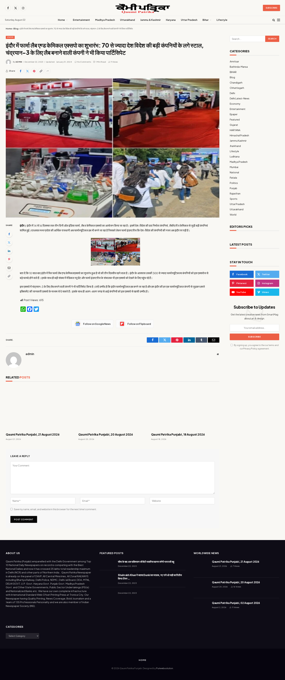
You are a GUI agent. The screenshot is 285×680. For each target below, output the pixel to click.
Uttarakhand (127, 19)
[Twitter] (9, 242)
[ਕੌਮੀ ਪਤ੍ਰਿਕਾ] (142, 8)
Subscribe (271, 8)
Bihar (205, 19)
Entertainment (81, 19)
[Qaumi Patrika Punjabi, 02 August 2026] (201, 608)
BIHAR (233, 71)
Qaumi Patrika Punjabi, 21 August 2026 (33, 434)
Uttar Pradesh (189, 19)
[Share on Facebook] (21, 71)
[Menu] (278, 20)
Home (61, 19)
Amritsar (234, 61)
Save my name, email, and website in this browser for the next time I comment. (55, 509)
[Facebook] (9, 234)
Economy (235, 103)
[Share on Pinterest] (34, 71)
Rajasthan (235, 193)
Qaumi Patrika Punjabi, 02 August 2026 (236, 602)
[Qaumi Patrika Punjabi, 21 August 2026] (40, 408)
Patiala (233, 177)
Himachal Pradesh (239, 135)
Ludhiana (234, 156)
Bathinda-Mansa (239, 66)
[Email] (9, 267)
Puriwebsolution (164, 668)
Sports (233, 198)
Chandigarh (236, 82)
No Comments (84, 62)
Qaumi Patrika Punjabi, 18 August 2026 (178, 434)
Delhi (232, 93)
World (233, 214)
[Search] (274, 20)
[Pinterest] (9, 259)
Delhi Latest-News (239, 98)
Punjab (233, 188)
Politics (234, 182)
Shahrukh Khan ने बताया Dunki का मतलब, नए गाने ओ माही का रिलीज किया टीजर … (150, 576)
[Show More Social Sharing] (48, 71)
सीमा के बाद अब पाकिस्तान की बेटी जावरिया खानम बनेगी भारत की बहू (146, 561)
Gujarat (234, 124)
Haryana (171, 19)
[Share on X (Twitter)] (27, 71)
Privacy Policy (250, 348)
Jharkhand (235, 145)
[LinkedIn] (9, 251)
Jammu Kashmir (238, 140)
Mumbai (234, 167)
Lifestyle (222, 19)
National (234, 172)
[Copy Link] (41, 71)
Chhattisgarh (237, 87)
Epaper (10, 37)
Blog (16, 28)
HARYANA (235, 130)
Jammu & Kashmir (150, 19)
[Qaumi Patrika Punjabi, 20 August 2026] (112, 408)
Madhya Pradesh (105, 19)
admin (19, 62)
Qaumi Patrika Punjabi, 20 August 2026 (105, 434)
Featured (235, 119)
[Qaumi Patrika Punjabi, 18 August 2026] (185, 408)
